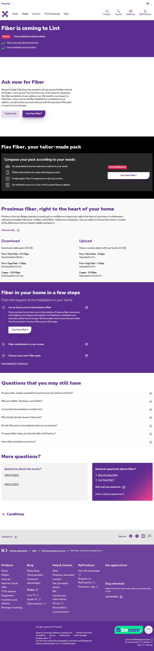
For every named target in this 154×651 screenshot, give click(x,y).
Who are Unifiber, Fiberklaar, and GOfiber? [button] (22, 401)
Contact (57, 579)
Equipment (7, 595)
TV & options (8, 591)
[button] (149, 4)
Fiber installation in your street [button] (26, 344)
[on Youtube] (143, 536)
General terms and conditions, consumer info (54, 633)
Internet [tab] (36, 14)
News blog (33, 571)
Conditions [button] (15, 514)
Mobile (5, 575)
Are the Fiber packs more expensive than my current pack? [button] (29, 426)
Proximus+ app (87, 587)
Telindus (146, 642)
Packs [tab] (15, 14)
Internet (6, 579)
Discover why (8, 230)
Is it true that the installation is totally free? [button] (21, 409)
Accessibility (60, 607)
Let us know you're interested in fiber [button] (29, 307)
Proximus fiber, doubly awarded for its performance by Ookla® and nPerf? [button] (37, 393)
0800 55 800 (11, 475)
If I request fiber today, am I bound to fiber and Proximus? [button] (28, 434)
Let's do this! (111, 597)
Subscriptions (35, 603)
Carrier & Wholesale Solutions (137, 640)
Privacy (52, 635)
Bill (54, 591)
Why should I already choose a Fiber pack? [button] (21, 417)
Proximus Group (132, 642)
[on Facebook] (131, 536)
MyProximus (86, 565)
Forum (57, 603)
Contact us (7, 537)
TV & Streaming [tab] (52, 14)
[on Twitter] (137, 536)
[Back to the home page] (4, 14)
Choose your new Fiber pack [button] (24, 355)
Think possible (35, 575)
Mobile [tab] (25, 14)
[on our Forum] (149, 536)
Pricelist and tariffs (84, 633)
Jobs (139, 645)
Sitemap (149, 645)
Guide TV (32, 599)
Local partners (61, 612)
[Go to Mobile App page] (108, 571)
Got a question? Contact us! (14, 364)
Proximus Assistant (63, 575)
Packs (4, 571)
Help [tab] (66, 14)
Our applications (116, 565)
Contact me (10, 114)
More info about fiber (108, 475)
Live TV (31, 595)
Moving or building (11, 607)
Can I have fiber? (34, 114)
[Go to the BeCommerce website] (133, 630)
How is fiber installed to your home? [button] (18, 442)
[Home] (2, 550)
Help (55, 571)
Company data (42, 638)
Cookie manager (80, 635)
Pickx (31, 590)
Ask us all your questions (108, 488)
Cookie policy (64, 635)
